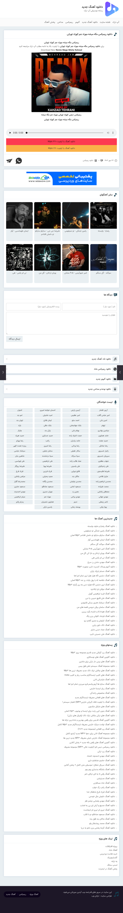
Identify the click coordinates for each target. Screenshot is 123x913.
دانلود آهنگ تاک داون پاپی (103, 625)
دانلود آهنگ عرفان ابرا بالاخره (103, 589)
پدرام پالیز (20, 501)
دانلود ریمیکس (88, 160)
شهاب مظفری (103, 461)
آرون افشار (103, 410)
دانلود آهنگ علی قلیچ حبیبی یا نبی (100, 598)
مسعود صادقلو (47, 486)
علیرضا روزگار (20, 466)
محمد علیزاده (103, 486)
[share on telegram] (9, 160)
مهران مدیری (47, 491)
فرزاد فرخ (19, 471)
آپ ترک (115, 22)
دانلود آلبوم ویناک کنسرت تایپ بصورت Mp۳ (96, 567)
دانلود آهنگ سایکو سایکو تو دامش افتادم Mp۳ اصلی (92, 535)
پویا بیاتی (103, 507)
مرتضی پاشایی (19, 476)
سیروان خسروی (103, 456)
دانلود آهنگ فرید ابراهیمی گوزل (101, 593)
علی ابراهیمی (47, 461)
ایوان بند (19, 420)
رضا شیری (47, 445)
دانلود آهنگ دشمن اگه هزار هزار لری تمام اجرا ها (94, 575)
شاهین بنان (19, 456)
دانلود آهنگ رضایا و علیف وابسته (101, 526)
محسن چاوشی (75, 481)
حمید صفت (103, 440)
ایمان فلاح (48, 420)
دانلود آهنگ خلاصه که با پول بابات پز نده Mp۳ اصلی (93, 580)
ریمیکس (69, 22)
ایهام (103, 425)
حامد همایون (103, 435)
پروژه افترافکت (111, 846)
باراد (19, 425)
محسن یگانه (47, 481)
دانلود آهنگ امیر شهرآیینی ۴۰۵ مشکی (99, 549)
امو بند (19, 415)
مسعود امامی (75, 486)
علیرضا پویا (48, 466)
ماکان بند (75, 476)
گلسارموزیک (112, 857)
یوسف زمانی (75, 507)
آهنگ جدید (10, 894)
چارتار (20, 430)
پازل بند (48, 430)
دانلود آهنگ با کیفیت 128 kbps (61, 148)
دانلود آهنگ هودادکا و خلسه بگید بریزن (98, 611)
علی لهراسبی (20, 461)
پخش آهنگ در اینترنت (107, 869)
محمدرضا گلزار (19, 481)
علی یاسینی (75, 466)
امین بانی (103, 420)
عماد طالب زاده (75, 461)
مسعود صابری (19, 486)
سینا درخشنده (47, 456)
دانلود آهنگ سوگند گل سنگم (102, 544)
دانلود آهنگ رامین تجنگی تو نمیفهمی (99, 531)
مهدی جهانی (103, 496)
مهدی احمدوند (19, 491)
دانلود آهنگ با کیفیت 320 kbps (61, 141)
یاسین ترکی (47, 507)
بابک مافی (47, 425)
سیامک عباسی (19, 451)
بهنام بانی (75, 430)
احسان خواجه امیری (47, 410)
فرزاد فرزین (47, 471)
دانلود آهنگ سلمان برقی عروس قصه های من (96, 607)
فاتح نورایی (75, 471)
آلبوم (77, 22)
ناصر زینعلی (103, 501)
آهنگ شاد (113, 850)
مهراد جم (47, 496)
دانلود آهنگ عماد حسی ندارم (103, 629)
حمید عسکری (47, 435)
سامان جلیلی (47, 451)
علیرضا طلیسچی (103, 471)
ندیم (75, 501)
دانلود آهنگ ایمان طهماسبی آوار (101, 540)
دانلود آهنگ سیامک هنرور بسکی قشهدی (98, 602)
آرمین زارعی (75, 410)
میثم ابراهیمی (19, 496)
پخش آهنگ (49, 22)
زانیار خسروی (103, 451)
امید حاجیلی (47, 415)
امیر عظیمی (75, 415)
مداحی (60, 22)
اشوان (19, 410)
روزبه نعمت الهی (19, 445)
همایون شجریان (47, 501)
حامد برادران (75, 440)
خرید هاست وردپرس (108, 854)
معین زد (75, 491)
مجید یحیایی (48, 476)
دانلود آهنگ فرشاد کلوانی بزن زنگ (100, 616)
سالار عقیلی (75, 451)
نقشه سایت (105, 22)
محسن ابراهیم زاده (103, 481)
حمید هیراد (19, 435)
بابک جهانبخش (75, 425)
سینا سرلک (75, 456)
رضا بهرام (19, 440)
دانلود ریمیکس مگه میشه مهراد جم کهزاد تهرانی (89, 34)
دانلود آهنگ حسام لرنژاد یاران (102, 571)
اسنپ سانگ (112, 865)
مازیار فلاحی (103, 476)
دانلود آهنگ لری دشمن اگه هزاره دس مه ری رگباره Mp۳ (91, 584)
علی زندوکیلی (103, 466)
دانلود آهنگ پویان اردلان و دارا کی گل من (97, 553)
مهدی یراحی (75, 496)
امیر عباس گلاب (103, 415)
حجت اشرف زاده (75, 435)
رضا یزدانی (75, 445)
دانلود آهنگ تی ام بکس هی (103, 558)
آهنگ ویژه (34, 894)
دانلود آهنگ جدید (90, 22)
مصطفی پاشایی (103, 491)
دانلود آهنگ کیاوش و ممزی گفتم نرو (99, 620)
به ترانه (114, 861)
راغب (48, 440)
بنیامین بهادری (103, 430)
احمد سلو (75, 420)
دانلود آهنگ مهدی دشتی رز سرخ (101, 562)
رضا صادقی (103, 445)
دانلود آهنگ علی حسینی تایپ (102, 634)
